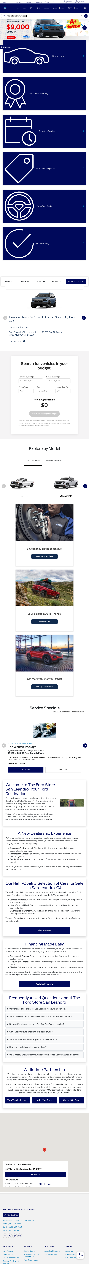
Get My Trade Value (44, 687)
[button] (44, 1150)
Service (28, 1246)
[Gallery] (44, 27)
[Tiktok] (14, 1235)
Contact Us (12, 1215)
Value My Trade (50, 1254)
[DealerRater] (19, 1235)
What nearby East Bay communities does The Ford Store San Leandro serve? (44, 1055)
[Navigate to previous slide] (1, 27)
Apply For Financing (52, 1251)
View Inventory (44, 930)
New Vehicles (8, 1251)
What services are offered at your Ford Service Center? (34, 1039)
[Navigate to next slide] (87, 27)
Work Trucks (8, 1254)
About (69, 1246)
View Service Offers (44, 556)
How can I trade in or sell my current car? (28, 1047)
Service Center (29, 1251)
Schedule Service (78, 712)
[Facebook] (5, 1235)
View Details (16, 341)
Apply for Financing (44, 984)
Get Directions (71, 1258)
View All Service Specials (61, 712)
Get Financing (44, 621)
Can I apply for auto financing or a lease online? (31, 1032)
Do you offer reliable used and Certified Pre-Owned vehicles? (36, 1024)
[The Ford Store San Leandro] (9, 8)
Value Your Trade (44, 1100)
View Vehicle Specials (17, 1100)
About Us (69, 1251)
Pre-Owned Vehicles (11, 1258)
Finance (49, 1246)
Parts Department (31, 1260)
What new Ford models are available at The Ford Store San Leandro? (40, 1016)
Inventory (8, 1246)
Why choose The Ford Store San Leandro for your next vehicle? (37, 1009)
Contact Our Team (71, 1100)
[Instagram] (10, 1235)
